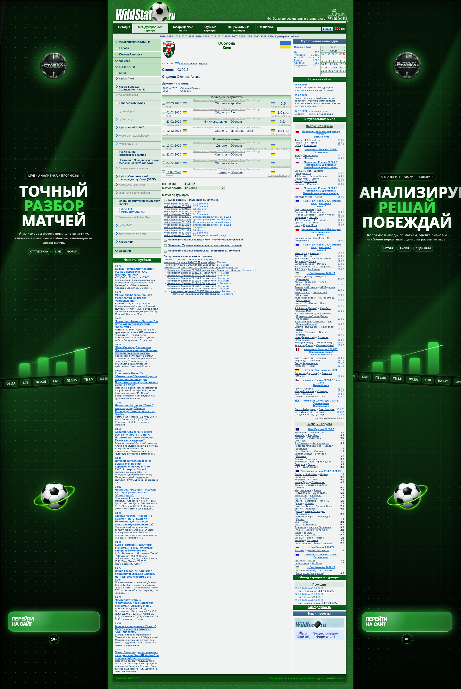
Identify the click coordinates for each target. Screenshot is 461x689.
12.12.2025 (173, 130)
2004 (242, 36)
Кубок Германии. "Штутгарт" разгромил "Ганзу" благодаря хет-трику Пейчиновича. (134, 547)
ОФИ (297, 467)
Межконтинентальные (135, 42)
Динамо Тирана (304, 537)
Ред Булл (313, 435)
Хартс (298, 498)
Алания (315, 178)
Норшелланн (302, 492)
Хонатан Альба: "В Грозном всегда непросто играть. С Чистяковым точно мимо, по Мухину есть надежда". (134, 436)
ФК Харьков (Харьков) (314, 322)
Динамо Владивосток (309, 172)
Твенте (299, 508)
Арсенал (300, 560)
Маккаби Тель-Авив (317, 529)
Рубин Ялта (310, 225)
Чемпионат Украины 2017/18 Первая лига (191, 283)
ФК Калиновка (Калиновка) (310, 321)
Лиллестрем (314, 438)
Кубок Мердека (128, 111)
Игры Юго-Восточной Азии (135, 192)
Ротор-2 (322, 264)
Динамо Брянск (318, 176)
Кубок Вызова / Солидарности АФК (132, 88)
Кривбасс (236, 103)
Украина (203, 63)
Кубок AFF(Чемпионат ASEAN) (132, 210)
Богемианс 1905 (315, 396)
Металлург (301, 253)
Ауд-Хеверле (310, 363)
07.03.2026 (173, 103)
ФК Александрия (215, 121)
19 (329, 67)
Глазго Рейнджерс (305, 409)
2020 (184, 36)
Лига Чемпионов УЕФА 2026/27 (316, 591)
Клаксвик (300, 479)
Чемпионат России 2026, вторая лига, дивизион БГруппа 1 (321, 203)
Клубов (298, 60)
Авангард (315, 253)
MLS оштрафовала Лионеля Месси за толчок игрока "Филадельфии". (133, 298)
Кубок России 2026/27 (321, 547)
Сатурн (308, 256)
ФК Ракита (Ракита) (306, 308)
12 (329, 64)
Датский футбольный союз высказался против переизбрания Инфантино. (133, 463)
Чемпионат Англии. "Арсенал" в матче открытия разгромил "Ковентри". (136, 324)
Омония (318, 451)
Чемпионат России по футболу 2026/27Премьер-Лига (321, 134)
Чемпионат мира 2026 (320, 114)
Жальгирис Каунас (320, 461)
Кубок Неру (126, 119)
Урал (297, 155)
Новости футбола (137, 260)
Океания (125, 250)
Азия (122, 73)
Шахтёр (313, 217)
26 (329, 71)
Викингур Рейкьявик (306, 474)
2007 (235, 36)
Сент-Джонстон (304, 412)
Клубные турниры (210, 28)
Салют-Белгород (304, 264)
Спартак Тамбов (321, 258)
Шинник (308, 158)
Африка (124, 60)
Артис (298, 388)
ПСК (319, 209)
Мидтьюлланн (303, 490)
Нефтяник (300, 217)
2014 (206, 36)
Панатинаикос (303, 543)
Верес (222, 172)
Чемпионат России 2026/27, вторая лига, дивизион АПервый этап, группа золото (321, 165)
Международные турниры (150, 28)
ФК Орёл (300, 269)
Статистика (265, 28)
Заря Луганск (326, 214)
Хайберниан (310, 524)
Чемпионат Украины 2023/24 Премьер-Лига (189, 265)
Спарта (308, 388)
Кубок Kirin (126, 241)
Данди (320, 414)
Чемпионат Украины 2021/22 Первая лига (191, 272)
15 (341, 64)
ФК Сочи (317, 563)
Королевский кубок (132, 103)
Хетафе (299, 540)
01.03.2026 (173, 112)
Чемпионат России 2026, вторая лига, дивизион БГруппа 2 (321, 232)
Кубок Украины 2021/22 (177, 214)
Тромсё (299, 485)
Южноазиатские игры (132, 184)
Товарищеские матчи (183, 28)
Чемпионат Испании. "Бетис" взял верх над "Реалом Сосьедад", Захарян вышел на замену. (135, 409)
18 (326, 67)
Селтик (319, 412)
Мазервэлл (301, 495)
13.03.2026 (173, 145)
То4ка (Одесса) (303, 276)
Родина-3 (300, 261)
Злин (297, 394)
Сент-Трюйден (303, 451)
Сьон (297, 522)
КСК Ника (284, 125)
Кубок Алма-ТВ (128, 143)
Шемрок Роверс (304, 516)
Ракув (316, 535)
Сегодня (124, 28)
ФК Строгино (302, 266)
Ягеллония (301, 432)
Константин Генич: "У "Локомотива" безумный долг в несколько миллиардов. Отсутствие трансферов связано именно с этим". (136, 379)
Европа (124, 48)
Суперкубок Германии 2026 (321, 370)
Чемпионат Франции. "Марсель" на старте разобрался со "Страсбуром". (136, 492)
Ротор (311, 560)
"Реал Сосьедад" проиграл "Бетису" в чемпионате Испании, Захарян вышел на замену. (136, 350)
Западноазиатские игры (133, 168)
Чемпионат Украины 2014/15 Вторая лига (195, 291)
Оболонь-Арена (188, 76)
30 (344, 71)
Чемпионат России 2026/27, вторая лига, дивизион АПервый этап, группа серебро (321, 191)
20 (333, 67)
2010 (220, 36)
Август (333, 50)
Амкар (318, 196)
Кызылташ (312, 222)
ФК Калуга (301, 176)
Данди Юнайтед (304, 414)
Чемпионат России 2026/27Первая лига (321, 150)
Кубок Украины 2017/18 (177, 224)
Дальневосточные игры (133, 233)
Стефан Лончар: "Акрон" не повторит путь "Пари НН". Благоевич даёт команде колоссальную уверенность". (134, 520)
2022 (177, 36)
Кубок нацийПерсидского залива (132, 153)
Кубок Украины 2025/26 (177, 206)
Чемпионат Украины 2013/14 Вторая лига (195, 294)
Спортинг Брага (304, 506)
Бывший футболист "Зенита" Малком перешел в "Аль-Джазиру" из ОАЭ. (134, 271)
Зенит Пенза (302, 258)
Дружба (299, 222)
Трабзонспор (302, 443)
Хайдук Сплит (302, 535)
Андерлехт (312, 459)
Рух (232, 112)
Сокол (298, 181)
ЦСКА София (310, 467)
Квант (298, 256)
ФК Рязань (314, 269)
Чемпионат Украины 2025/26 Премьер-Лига (189, 259)
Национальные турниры (238, 28)
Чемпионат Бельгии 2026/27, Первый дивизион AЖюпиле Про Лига (321, 352)
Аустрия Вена (324, 506)
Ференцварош (320, 443)
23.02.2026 (173, 121)
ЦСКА (298, 145)
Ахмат (298, 142)
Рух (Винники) (324, 342)
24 (322, 71)
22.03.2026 (173, 154)
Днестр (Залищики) (306, 326)
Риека (317, 490)
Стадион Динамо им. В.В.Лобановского (267, 148)
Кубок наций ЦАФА (131, 127)
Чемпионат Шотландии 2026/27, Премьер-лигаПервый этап (321, 403)
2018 (191, 36)
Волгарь (299, 184)
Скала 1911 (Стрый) (306, 303)
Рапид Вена (311, 498)
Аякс (305, 522)
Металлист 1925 (241, 130)
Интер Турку (302, 482)
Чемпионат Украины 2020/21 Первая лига (191, 275)
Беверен (321, 358)
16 (344, 64)
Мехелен (314, 360)
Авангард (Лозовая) (306, 287)
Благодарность (319, 607)
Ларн (312, 477)
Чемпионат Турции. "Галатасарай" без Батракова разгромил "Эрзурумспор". (134, 603)
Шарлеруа (301, 360)
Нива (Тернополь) (305, 337)
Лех (297, 440)
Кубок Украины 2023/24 (177, 211)
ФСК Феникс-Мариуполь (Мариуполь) (315, 572)
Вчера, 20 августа (319, 424)
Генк (312, 366)
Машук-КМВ (301, 178)
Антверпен (301, 366)
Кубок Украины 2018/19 (177, 222)
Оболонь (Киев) (188, 63)
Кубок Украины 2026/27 (177, 203)
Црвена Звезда (303, 453)
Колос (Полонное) (305, 297)
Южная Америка (130, 54)
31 (322, 74)
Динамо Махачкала (318, 550)
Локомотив (310, 145)
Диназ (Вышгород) (305, 570)
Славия (299, 396)
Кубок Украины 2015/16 (177, 230)
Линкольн (300, 477)
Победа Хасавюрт (305, 214)
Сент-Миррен (326, 409)
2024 (170, 36)
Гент (297, 363)
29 (341, 71)
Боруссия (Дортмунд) (307, 373)
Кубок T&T (125, 225)
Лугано (299, 529)
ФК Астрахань (303, 220)
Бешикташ (301, 461)
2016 (199, 36)
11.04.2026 (173, 172)
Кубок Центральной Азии (134, 135)
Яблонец (324, 500)
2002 (249, 36)
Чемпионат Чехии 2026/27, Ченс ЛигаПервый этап (321, 383)
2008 (227, 36)
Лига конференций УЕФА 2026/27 (321, 471)
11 (326, 64)
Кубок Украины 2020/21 (177, 217)
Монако (309, 503)
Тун (304, 440)
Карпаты (221, 154)
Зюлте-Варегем (304, 358)
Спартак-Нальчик (304, 209)
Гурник (298, 503)
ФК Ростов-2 (321, 220)
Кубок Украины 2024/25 (177, 209)
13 (333, 64)
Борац (324, 474)
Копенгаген (318, 482)
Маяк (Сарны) (302, 292)
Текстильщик (310, 155)
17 (322, 67)
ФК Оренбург (312, 140)
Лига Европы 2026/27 (321, 429)
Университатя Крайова (308, 445)
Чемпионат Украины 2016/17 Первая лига (191, 286)
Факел (298, 140)
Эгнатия (299, 438)
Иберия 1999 (317, 432)
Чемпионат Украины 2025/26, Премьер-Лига (219, 100)
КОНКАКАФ (127, 67)
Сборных (299, 62)
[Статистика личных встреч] (163, 103)
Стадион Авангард (279, 175)
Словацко (322, 391)
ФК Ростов (311, 142)
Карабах (310, 508)
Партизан (312, 540)
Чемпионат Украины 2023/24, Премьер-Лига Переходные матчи (201, 267)
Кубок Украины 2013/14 (177, 235)
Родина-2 (312, 184)
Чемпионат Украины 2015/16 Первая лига (191, 288)
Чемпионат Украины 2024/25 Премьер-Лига (189, 262)
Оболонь (221, 103)
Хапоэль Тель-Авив (320, 527)
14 (337, 64)
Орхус (311, 464)
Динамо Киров (303, 170)
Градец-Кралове (323, 543)
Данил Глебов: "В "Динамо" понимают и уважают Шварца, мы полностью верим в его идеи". (135, 575)
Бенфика (300, 464)
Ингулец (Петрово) (305, 332)
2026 (163, 36)
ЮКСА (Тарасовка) (305, 282)
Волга (298, 158)
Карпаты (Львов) (304, 345)
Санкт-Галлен (320, 492)
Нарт (297, 225)
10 (322, 64)
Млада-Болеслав (304, 391)
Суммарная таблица (287, 36)
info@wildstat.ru (334, 678)
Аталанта (300, 527)
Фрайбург (315, 495)
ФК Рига (312, 479)
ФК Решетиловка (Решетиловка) (313, 313)
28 (337, 71)
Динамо (221, 145)
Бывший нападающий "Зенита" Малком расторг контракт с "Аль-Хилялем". (135, 629)
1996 (271, 36)
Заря (233, 163)
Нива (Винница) (304, 342)
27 (333, 71)
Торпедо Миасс (303, 196)
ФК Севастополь (315, 212)
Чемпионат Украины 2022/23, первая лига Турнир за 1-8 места (204, 270)
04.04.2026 (173, 163)
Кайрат (299, 459)
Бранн (308, 532)
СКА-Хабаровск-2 (323, 266)
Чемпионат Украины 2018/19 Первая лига (191, 280)
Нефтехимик (302, 563)
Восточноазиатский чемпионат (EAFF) (139, 202)
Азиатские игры (128, 94)
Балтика (299, 550)
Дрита (298, 511)
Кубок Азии (126, 78)
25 (326, 71)
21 (337, 67)
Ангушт (299, 212)
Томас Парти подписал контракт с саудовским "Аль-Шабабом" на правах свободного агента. (137, 655)
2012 (213, 36)
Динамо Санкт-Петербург (309, 238)
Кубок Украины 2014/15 (177, 232)
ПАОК (298, 532)
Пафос (320, 537)
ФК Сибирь (310, 181)
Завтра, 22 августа (319, 126)
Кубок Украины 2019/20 (177, 219)
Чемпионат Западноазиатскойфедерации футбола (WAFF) (139, 161)
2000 (256, 36)
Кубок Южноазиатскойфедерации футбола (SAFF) (137, 178)
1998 (264, 36)
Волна (312, 261)
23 (344, 67)
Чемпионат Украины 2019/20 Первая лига (191, 278)
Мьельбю (300, 435)
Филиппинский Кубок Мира (135, 217)
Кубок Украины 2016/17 (177, 227)
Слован (307, 394)
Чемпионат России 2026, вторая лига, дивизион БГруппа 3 (321, 247)
